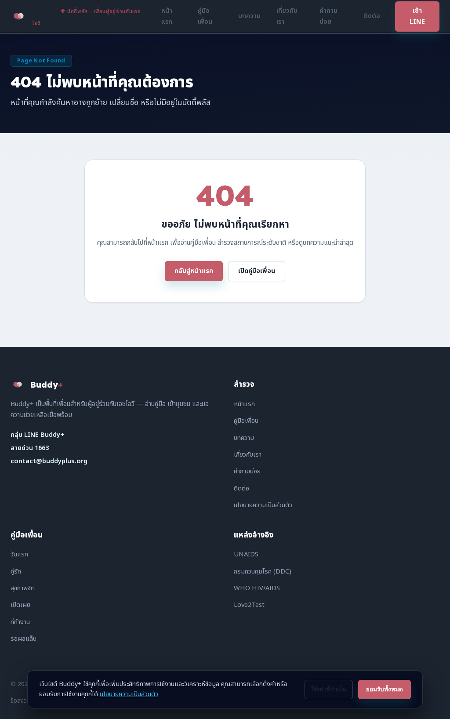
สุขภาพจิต (23, 588)
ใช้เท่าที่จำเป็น (328, 689)
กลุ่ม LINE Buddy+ (37, 435)
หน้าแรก (166, 16)
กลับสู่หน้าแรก (193, 271)
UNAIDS (246, 554)
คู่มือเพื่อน (205, 16)
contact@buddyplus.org (49, 461)
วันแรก (19, 554)
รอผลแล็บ (23, 639)
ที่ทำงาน (20, 622)
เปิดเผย (20, 605)
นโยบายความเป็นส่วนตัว (263, 505)
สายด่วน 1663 (30, 448)
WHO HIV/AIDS (257, 588)
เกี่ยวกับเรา (287, 16)
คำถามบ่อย (328, 16)
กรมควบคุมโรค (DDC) (262, 571)
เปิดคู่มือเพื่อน (256, 271)
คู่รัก (16, 571)
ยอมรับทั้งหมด (384, 689)
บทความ (249, 16)
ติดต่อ (371, 16)
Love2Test (249, 605)
